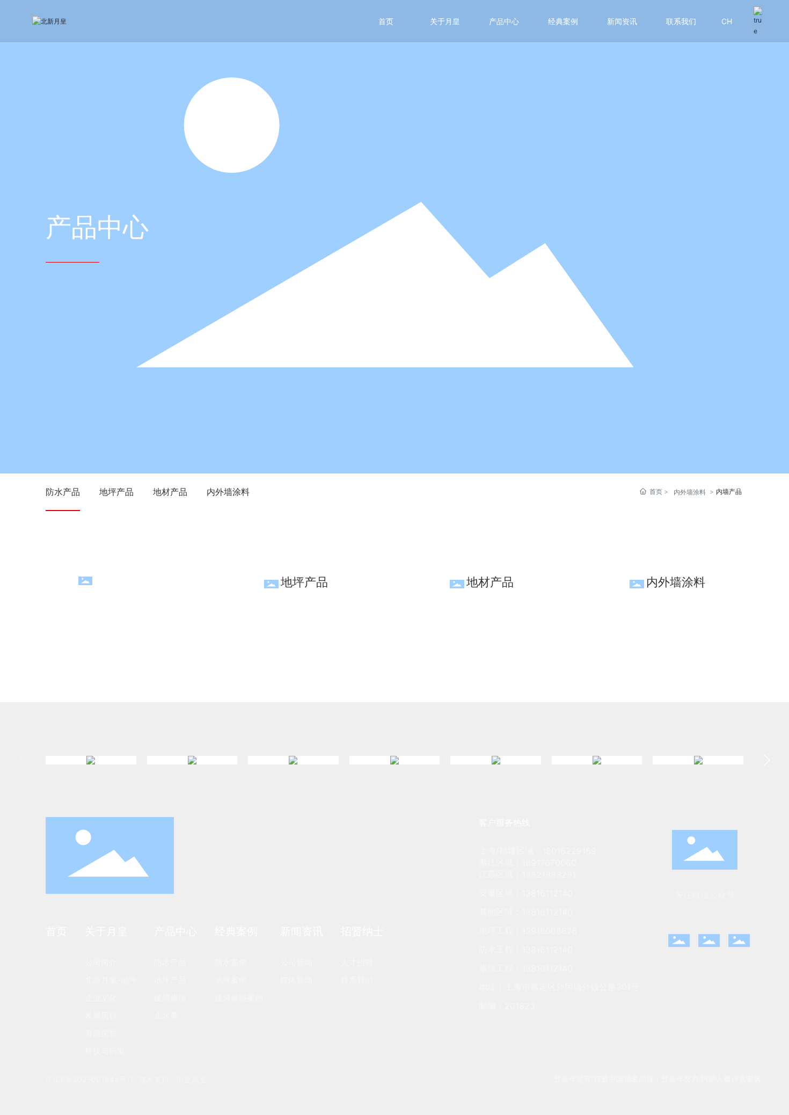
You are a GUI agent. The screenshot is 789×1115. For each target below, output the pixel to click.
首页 (385, 21)
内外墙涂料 (228, 491)
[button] (766, 760)
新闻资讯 (622, 21)
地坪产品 (116, 491)
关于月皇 (445, 21)
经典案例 (563, 21)
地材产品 (170, 491)
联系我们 (681, 21)
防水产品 (63, 491)
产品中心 (504, 21)
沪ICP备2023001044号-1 (90, 1079)
